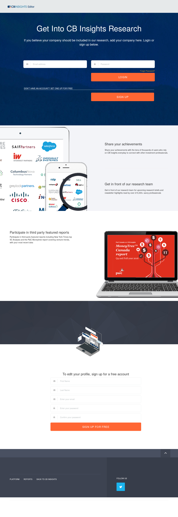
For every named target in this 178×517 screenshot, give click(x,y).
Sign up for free (95, 427)
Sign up (122, 97)
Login (122, 77)
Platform (14, 479)
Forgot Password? (147, 71)
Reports (28, 479)
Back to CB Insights (47, 479)
